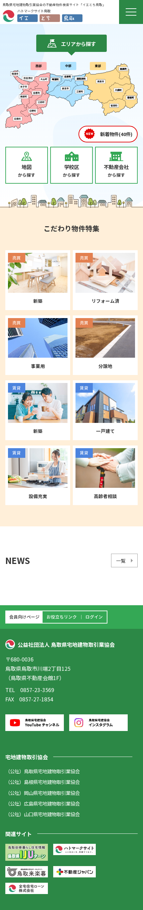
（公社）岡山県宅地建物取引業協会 (42, 792)
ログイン (94, 617)
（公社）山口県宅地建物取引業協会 (42, 814)
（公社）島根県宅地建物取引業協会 (42, 781)
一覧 (120, 560)
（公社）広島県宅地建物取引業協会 (42, 803)
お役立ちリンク (62, 617)
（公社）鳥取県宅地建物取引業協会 (42, 771)
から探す (26, 170)
